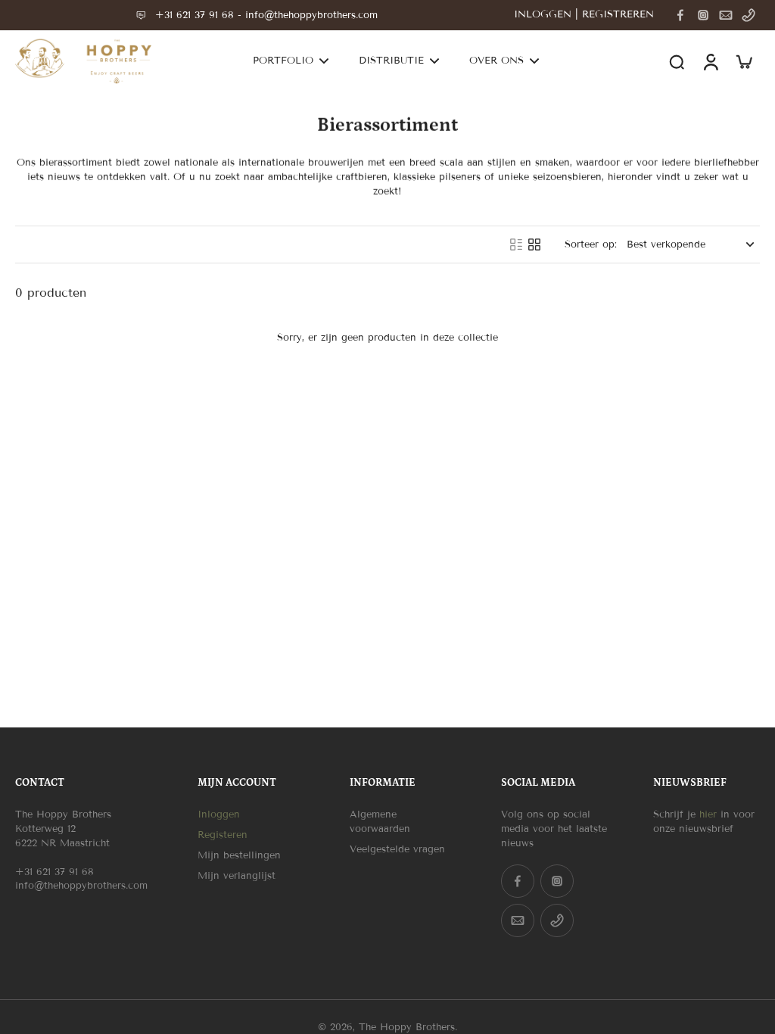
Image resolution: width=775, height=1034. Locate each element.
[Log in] (710, 61)
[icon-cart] (743, 61)
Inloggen (219, 814)
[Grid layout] (534, 244)
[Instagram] (703, 15)
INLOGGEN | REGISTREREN (584, 14)
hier (708, 814)
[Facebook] (680, 15)
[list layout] (516, 244)
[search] (676, 61)
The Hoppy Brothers (407, 1027)
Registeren (222, 835)
